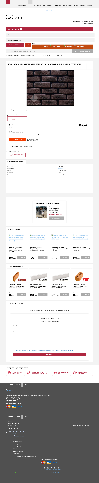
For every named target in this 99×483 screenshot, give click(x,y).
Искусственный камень (26, 55)
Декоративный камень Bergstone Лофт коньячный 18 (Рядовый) (60, 249)
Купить (23, 257)
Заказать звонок (57, 218)
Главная (8, 55)
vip (28, 45)
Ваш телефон (16, 332)
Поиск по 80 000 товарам (82, 51)
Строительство (13, 428)
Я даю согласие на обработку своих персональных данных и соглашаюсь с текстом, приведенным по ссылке (44, 350)
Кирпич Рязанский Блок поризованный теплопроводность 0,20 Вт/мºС (80, 288)
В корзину (18, 140)
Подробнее (17, 243)
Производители (13, 423)
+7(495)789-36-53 (14, 397)
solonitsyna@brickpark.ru (56, 214)
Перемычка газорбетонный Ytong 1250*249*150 (59, 287)
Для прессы (57, 5)
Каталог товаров (14, 385)
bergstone (60, 168)
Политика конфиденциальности (24, 456)
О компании (41, 5)
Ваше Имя (15, 325)
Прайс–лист (12, 426)
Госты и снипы (73, 5)
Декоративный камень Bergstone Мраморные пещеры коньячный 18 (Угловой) (15, 249)
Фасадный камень (15, 55)
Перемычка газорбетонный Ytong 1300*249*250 (38, 287)
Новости (49, 5)
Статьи (65, 5)
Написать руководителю (14, 40)
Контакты (90, 5)
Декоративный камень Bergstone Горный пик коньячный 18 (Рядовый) (37, 249)
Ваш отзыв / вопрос (18, 338)
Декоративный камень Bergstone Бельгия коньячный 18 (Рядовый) (81, 249)
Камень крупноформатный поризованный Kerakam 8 (16, 287)
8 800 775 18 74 (21, 6)
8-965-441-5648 (53, 213)
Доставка (82, 5)
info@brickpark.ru (16, 399)
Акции (10, 421)
